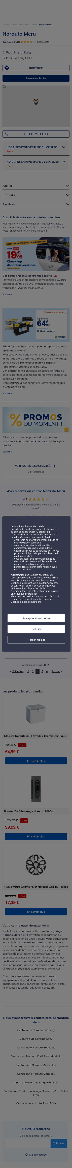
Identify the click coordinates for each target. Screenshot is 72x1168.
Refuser (36, 629)
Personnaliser (36, 639)
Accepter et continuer (36, 618)
